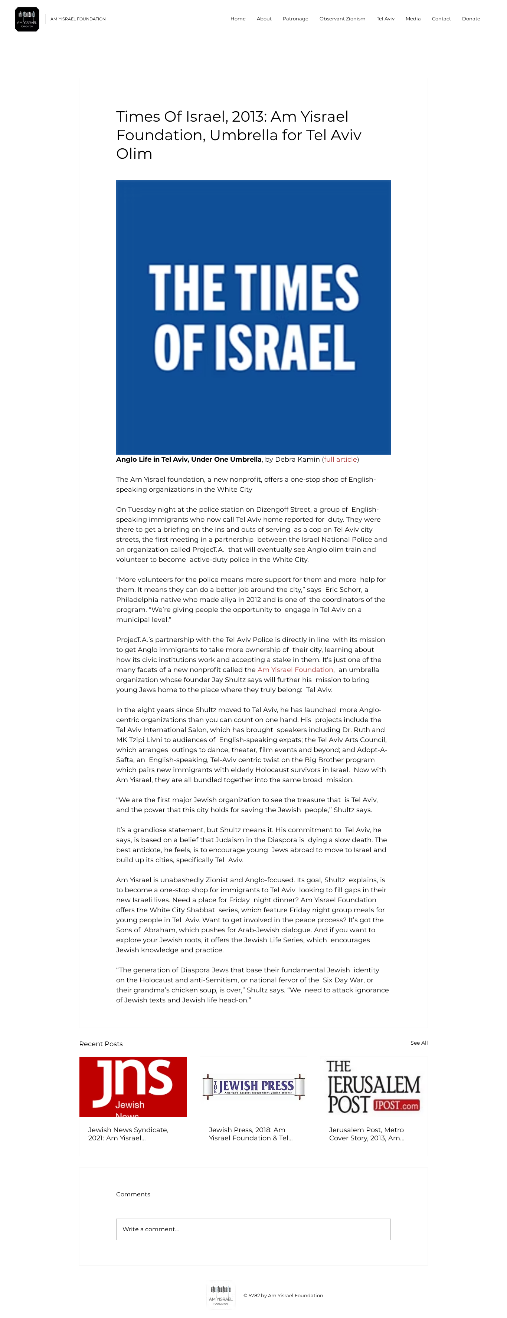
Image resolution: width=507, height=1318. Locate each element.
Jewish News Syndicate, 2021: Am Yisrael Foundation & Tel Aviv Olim (128, 1134)
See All (419, 1042)
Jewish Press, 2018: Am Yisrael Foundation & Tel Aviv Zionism (248, 1134)
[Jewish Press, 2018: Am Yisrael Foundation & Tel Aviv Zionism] (253, 1087)
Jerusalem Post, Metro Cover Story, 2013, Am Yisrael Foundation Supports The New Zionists (366, 1134)
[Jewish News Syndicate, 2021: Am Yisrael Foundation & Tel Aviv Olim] (133, 1087)
